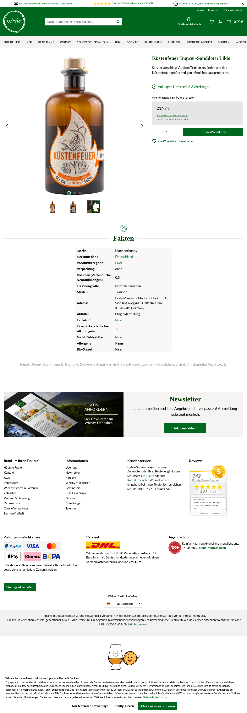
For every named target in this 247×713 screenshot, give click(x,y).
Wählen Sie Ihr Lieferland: (123, 596)
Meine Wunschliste (233, 10)
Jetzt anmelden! (185, 428)
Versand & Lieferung (17, 498)
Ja (116, 329)
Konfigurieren (124, 706)
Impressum (11, 482)
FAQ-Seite (147, 475)
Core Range (73, 503)
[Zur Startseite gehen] (22, 21)
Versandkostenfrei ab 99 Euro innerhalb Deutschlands (46, 3)
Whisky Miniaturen (78, 482)
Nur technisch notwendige (90, 706)
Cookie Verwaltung (16, 508)
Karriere (71, 477)
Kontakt (201, 10)
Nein (118, 320)
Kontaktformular (138, 480)
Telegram (71, 508)
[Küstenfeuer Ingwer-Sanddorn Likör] (74, 126)
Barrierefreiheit (14, 513)
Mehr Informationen (212, 547)
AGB (7, 477)
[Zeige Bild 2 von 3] (74, 193)
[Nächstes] (142, 126)
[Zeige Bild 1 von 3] (68, 193)
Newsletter (214, 10)
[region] (74, 134)
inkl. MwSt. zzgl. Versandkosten (172, 115)
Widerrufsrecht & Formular (21, 488)
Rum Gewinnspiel (77, 493)
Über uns (71, 467)
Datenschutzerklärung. (155, 697)
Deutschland (124, 257)
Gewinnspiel (73, 488)
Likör (118, 263)
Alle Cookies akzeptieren (157, 706)
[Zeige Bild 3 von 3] (80, 193)
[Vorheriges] (7, 126)
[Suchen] (117, 21)
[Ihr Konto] (220, 21)
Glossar (70, 498)
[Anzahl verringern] (156, 132)
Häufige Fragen (13, 467)
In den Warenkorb (213, 132)
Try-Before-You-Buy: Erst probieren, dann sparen (203, 3)
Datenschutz (12, 503)
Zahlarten (10, 493)
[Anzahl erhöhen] (177, 132)
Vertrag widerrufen (19, 587)
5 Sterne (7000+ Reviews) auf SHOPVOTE (133, 3)
